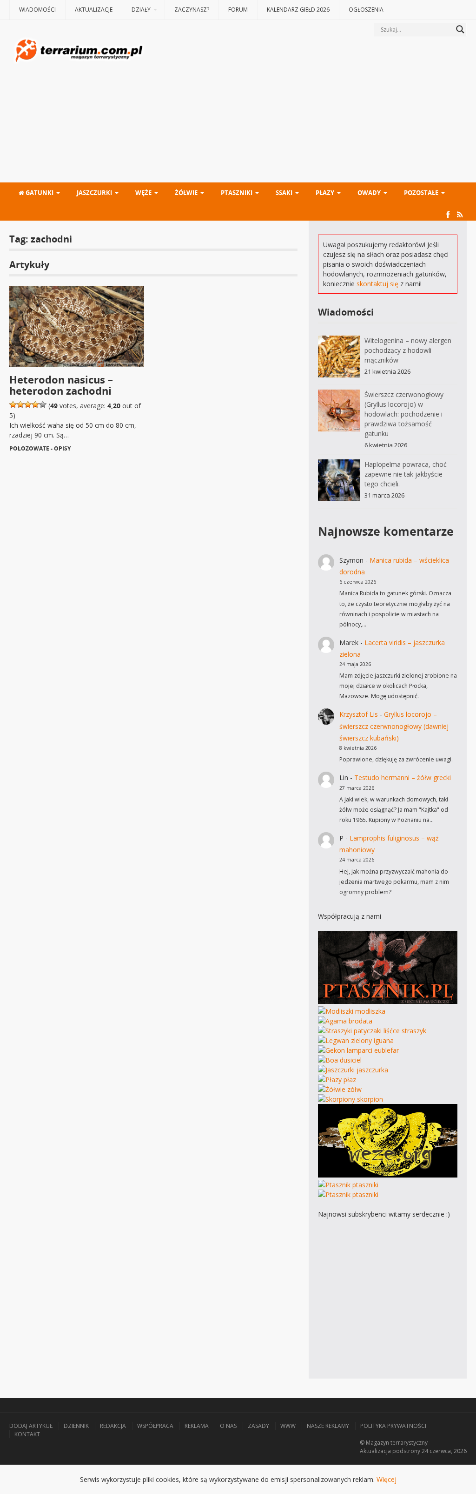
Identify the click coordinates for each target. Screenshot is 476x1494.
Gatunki (38, 192)
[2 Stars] (20, 404)
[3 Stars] (28, 404)
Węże (143, 192)
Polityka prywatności (393, 1426)
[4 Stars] (35, 404)
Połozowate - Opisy (40, 448)
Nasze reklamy (328, 1426)
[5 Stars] (42, 404)
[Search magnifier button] (460, 29)
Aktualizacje (93, 9)
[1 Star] (13, 404)
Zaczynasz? (191, 9)
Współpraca (155, 1426)
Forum (238, 9)
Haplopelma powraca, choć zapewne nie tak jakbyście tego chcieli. (405, 474)
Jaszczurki (94, 192)
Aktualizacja (375, 1451)
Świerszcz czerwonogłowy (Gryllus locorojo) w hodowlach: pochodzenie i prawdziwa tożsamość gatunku (403, 414)
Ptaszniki (236, 192)
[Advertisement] (306, 110)
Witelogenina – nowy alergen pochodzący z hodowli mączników (407, 350)
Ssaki (284, 192)
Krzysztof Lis (358, 714)
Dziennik (76, 1426)
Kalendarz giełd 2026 (298, 9)
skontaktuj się (377, 283)
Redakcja (113, 1426)
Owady (369, 192)
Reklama (197, 1426)
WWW (288, 1426)
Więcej (387, 1479)
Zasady (258, 1426)
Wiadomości (37, 9)
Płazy (325, 192)
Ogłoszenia (366, 9)
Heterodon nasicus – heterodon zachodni (61, 385)
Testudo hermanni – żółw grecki (402, 777)
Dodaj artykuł (31, 1426)
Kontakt (27, 1434)
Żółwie (186, 192)
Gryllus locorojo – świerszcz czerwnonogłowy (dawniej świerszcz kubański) (394, 726)
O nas (228, 1426)
